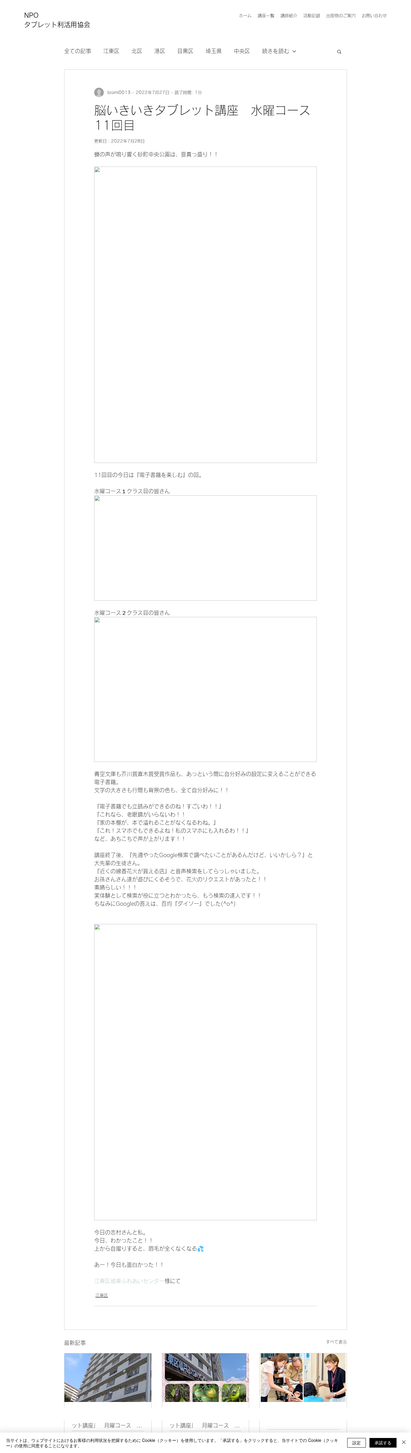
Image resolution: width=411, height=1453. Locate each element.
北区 (136, 51)
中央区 (242, 51)
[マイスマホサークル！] (303, 1377)
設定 (356, 1442)
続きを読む (275, 51)
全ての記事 (77, 51)
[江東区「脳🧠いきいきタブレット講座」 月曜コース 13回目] (205, 1377)
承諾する (383, 1442)
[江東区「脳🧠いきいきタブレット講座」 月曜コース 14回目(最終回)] (107, 1377)
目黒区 (185, 51)
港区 (159, 51)
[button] (339, 51)
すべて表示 (336, 1342)
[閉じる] (403, 1442)
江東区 (111, 51)
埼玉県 (214, 51)
